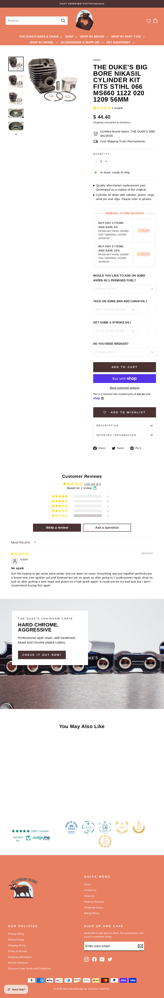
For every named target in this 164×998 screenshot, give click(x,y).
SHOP (69, 36)
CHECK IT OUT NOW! (42, 654)
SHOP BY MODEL (42, 42)
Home (96, 60)
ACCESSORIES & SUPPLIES (80, 42)
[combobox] (37, 20)
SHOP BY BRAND (92, 36)
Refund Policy (16, 939)
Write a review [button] (57, 527)
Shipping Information (20, 957)
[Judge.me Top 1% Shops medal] (138, 827)
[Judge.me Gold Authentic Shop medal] (122, 827)
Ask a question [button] (107, 527)
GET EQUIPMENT (118, 42)
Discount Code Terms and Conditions (29, 968)
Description (107, 425)
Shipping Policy (17, 945)
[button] (102, 108)
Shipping (98, 122)
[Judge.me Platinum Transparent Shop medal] (88, 827)
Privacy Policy (16, 933)
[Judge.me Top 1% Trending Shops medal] (105, 841)
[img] (20, 554)
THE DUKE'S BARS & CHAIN (39, 36)
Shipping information (116, 435)
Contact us (90, 890)
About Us (89, 896)
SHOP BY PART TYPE (126, 36)
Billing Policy (91, 913)
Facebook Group (93, 907)
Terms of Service (17, 951)
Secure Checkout (18, 962)
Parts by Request (94, 901)
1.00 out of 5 (92, 484)
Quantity (101, 154)
